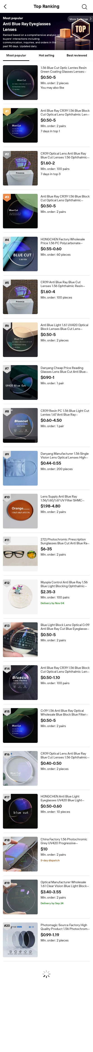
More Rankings (79, 19)
